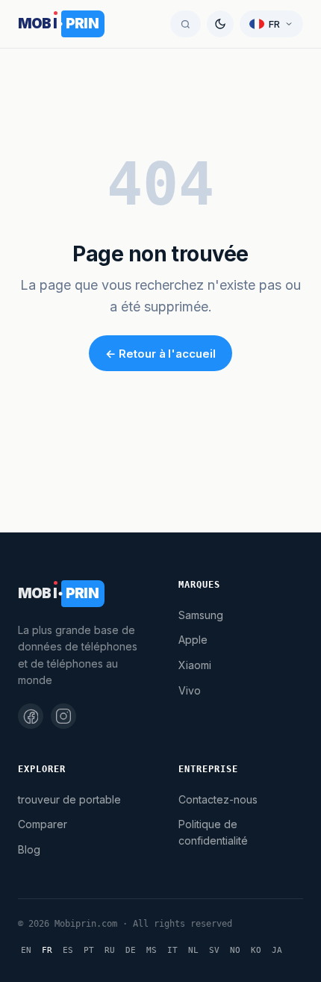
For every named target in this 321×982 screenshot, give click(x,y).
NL (193, 950)
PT (89, 950)
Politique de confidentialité (213, 832)
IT (172, 950)
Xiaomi (194, 665)
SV (214, 950)
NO (235, 950)
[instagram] (63, 716)
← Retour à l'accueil (160, 354)
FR (47, 950)
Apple (193, 639)
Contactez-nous (218, 799)
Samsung (200, 615)
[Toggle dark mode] (220, 23)
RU (110, 950)
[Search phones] (185, 23)
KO (256, 950)
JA (277, 950)
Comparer (42, 824)
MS (151, 950)
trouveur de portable (69, 799)
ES (68, 950)
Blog (29, 849)
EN (26, 950)
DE (130, 950)
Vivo (189, 690)
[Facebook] (30, 716)
